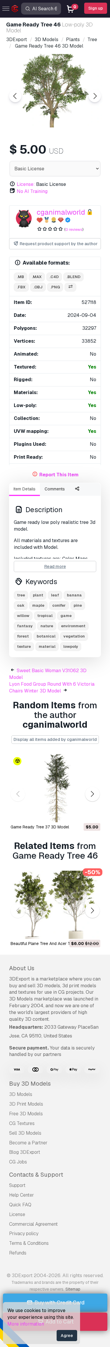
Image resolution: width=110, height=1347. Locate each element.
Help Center (21, 1195)
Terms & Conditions (29, 1243)
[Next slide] (95, 96)
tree (21, 595)
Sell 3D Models (25, 1133)
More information (25, 1324)
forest (23, 636)
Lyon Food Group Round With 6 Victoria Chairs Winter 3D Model (51, 687)
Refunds (17, 1253)
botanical (46, 636)
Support (17, 1185)
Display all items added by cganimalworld (55, 739)
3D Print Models (26, 1104)
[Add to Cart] (80, 814)
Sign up (95, 8)
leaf (55, 595)
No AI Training (32, 191)
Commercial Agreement (33, 1224)
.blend (73, 276)
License (17, 1214)
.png (55, 287)
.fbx (21, 287)
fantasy (25, 625)
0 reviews (73, 229)
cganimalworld (61, 212)
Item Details (24, 489)
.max (37, 276)
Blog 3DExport (24, 1152)
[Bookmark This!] (92, 814)
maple (38, 605)
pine (78, 605)
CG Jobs (18, 1162)
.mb (20, 276)
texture (24, 646)
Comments (55, 489)
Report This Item (59, 475)
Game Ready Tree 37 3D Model (40, 827)
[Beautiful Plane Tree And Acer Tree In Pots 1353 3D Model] (55, 905)
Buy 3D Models (30, 1083)
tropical (45, 615)
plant (38, 595)
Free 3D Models (26, 1114)
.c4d (54, 276)
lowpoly (70, 646)
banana (74, 595)
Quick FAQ (20, 1205)
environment (73, 625)
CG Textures (22, 1123)
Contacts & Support (36, 1174)
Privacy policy (23, 1233)
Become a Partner (28, 1143)
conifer (59, 605)
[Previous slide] (15, 96)
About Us (21, 968)
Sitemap (72, 1289)
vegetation (74, 636)
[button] (92, 794)
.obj (38, 287)
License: (26, 184)
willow (23, 615)
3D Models (20, 1094)
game (66, 615)
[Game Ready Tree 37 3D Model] (55, 788)
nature (46, 625)
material (47, 646)
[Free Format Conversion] (70, 287)
